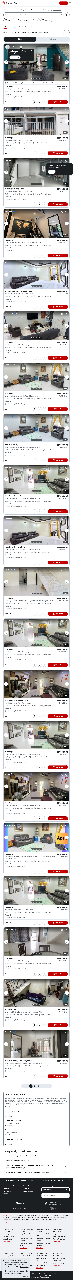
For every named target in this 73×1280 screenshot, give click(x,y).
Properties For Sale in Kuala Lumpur (27, 1244)
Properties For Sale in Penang (27, 1239)
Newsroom (26, 1188)
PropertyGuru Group (10, 1186)
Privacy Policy (24, 1267)
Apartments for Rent (41, 1259)
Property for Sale (16, 10)
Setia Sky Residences (59, 1258)
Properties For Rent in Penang (43, 1239)
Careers (5, 1193)
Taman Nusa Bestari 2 (26, 1114)
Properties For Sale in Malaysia (27, 1235)
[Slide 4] (36, 78)
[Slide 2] (33, 78)
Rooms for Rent (41, 1265)
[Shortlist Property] (66, 47)
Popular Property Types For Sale (26, 1254)
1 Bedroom (14, 1133)
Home (5, 10)
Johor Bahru (38, 1098)
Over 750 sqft (9, 1142)
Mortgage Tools (8, 1256)
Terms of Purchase (55, 1274)
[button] (5, 27)
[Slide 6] (39, 78)
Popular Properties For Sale (26, 1230)
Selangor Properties (59, 1236)
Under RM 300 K (9, 1123)
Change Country (47, 1186)
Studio (7, 1133)
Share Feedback (28, 1191)
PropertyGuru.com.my (10, 1215)
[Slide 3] (35, 491)
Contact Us (27, 1186)
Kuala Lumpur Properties (57, 1233)
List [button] (21, 39)
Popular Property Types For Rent (42, 1254)
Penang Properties (59, 1239)
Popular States (58, 1229)
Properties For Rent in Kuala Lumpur (43, 1244)
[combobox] (34, 15)
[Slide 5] (38, 491)
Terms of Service (32, 1274)
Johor (27, 10)
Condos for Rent (41, 1263)
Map (54, 39)
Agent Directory (8, 1239)
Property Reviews (8, 1234)
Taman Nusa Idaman (11, 1114)
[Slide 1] (31, 78)
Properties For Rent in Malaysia (43, 1235)
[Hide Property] (62, 47)
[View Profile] (13, 47)
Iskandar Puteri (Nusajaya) (41, 10)
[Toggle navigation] (70, 3)
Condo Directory (8, 1236)
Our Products (7, 1191)
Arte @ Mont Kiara (58, 1263)
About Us (6, 1188)
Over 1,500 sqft (19, 1142)
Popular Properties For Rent (42, 1230)
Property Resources (10, 1253)
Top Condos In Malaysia (58, 1254)
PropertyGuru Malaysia (8, 1230)
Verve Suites (57, 1260)
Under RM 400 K (20, 1123)
